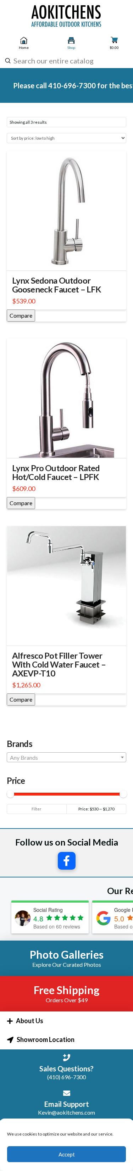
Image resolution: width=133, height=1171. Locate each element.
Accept (67, 1154)
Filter (36, 809)
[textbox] (66, 758)
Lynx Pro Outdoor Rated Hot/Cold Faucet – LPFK (56, 472)
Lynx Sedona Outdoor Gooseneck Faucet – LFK (56, 284)
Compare (21, 315)
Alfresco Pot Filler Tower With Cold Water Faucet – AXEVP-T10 (59, 664)
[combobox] (65, 60)
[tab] (66, 1020)
